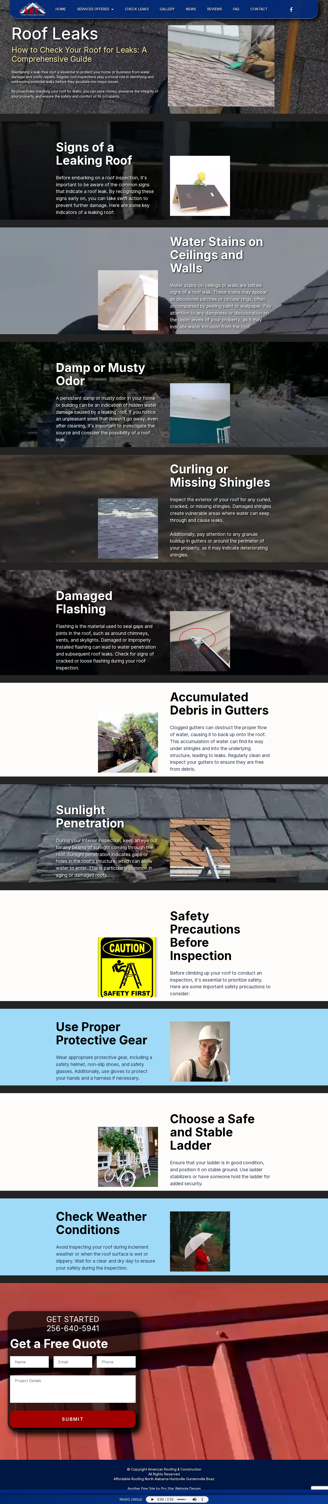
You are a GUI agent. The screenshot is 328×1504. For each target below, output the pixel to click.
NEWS (191, 9)
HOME (61, 9)
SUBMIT (73, 1419)
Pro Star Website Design (181, 1488)
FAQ (236, 9)
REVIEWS (214, 9)
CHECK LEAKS (136, 9)
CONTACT (258, 9)
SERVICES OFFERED (93, 9)
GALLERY (167, 9)
